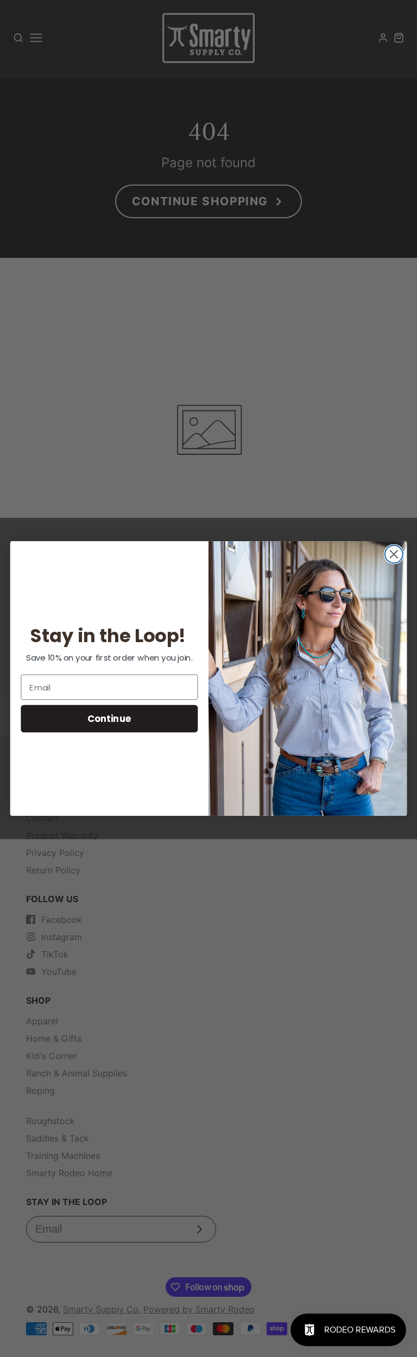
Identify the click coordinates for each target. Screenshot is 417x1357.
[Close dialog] (394, 554)
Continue (109, 718)
